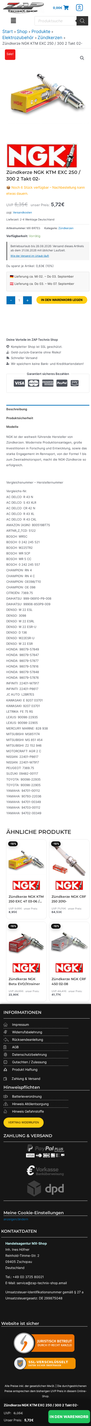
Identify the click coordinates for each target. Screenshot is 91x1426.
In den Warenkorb (69, 1416)
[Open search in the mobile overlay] (61, 21)
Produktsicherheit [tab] (19, 418)
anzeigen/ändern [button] (16, 1219)
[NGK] (42, 156)
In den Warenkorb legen (62, 300)
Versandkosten (22, 212)
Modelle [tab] (12, 427)
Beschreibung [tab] (16, 409)
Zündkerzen (66, 228)
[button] (13, 21)
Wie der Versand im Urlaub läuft (29, 255)
